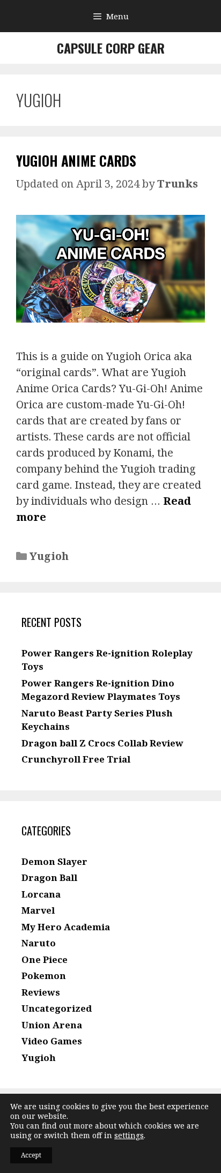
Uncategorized (56, 1008)
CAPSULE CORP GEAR (111, 47)
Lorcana (41, 894)
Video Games (51, 1041)
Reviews (40, 992)
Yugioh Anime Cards (76, 160)
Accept (31, 1155)
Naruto (38, 943)
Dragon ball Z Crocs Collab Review (102, 743)
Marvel (38, 910)
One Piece (44, 959)
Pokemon (43, 975)
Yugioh (49, 556)
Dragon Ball (49, 877)
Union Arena (51, 1025)
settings (129, 1135)
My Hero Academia (65, 927)
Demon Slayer (54, 861)
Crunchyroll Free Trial (75, 759)
